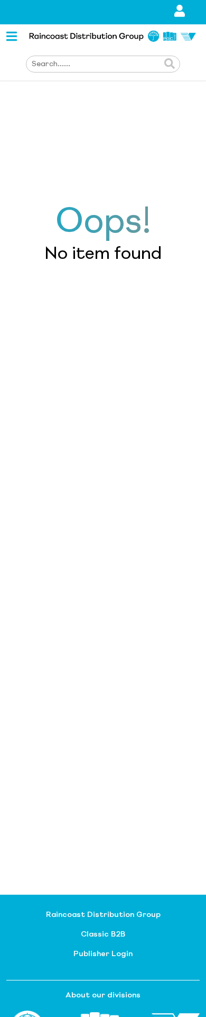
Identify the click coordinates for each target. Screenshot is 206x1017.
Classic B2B (103, 934)
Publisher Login (103, 954)
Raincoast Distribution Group (103, 915)
